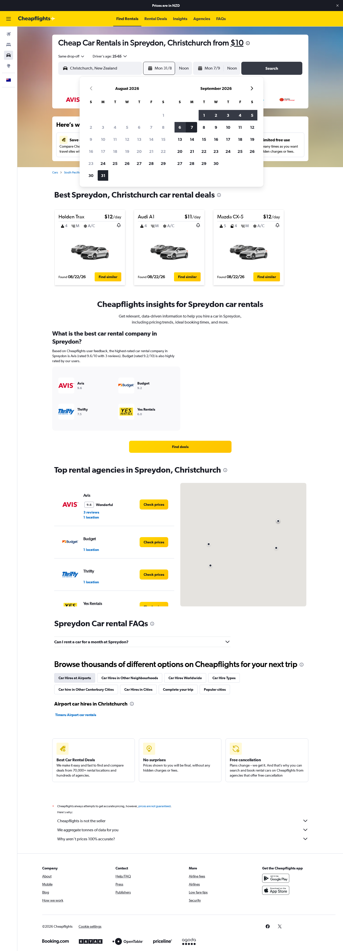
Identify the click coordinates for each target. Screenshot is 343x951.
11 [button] (115, 139)
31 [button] (103, 175)
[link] (180, 447)
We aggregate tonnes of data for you (88, 830)
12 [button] (127, 139)
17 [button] (103, 151)
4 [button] (115, 127)
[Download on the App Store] (275, 890)
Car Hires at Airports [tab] (75, 678)
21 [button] (151, 151)
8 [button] (163, 127)
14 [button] (151, 139)
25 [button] (115, 163)
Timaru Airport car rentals (75, 715)
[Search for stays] (8, 45)
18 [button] (115, 151)
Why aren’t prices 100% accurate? (86, 839)
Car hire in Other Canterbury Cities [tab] (86, 689)
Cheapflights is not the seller (81, 820)
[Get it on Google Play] (275, 878)
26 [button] (127, 163)
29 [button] (163, 163)
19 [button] (127, 151)
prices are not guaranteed (154, 806)
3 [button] (103, 127)
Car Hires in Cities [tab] (138, 689)
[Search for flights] (8, 34)
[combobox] (71, 56)
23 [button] (90, 163)
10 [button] (103, 139)
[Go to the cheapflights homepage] (36, 18)
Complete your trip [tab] (178, 689)
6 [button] (139, 127)
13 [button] (139, 139)
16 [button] (91, 151)
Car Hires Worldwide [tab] (185, 678)
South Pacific (72, 172)
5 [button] (127, 127)
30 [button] (90, 175)
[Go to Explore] (8, 66)
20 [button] (139, 151)
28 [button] (151, 163)
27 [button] (139, 163)
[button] (337, 5)
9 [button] (91, 139)
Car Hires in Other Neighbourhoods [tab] (129, 678)
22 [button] (163, 151)
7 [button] (151, 127)
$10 (237, 42)
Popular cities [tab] (215, 689)
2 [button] (91, 127)
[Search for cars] (8, 55)
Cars (55, 172)
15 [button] (163, 139)
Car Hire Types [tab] (224, 678)
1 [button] (163, 115)
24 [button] (102, 163)
